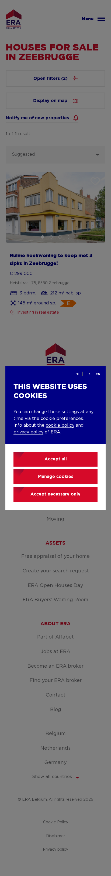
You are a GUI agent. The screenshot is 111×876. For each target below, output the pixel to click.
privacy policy (28, 432)
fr (87, 374)
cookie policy (60, 425)
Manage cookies (55, 477)
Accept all (55, 459)
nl (77, 374)
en (98, 374)
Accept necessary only (55, 494)
